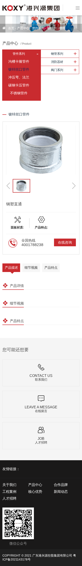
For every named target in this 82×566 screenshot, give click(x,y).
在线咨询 (65, 242)
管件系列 (38, 28)
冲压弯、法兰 (18, 77)
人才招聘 (9, 498)
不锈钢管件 (19, 93)
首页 (11, 28)
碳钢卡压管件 (18, 85)
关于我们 (9, 485)
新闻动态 (61, 491)
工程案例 (9, 491)
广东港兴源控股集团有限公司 (52, 555)
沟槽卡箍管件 (18, 61)
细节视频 (31, 267)
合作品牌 (61, 485)
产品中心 (23, 28)
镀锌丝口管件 (56, 28)
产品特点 (51, 267)
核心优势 (35, 491)
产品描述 (11, 267)
